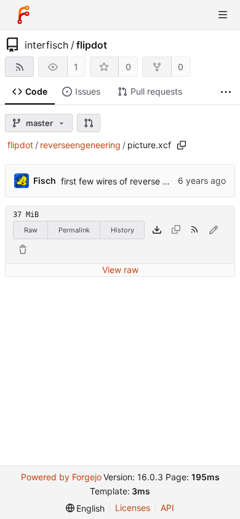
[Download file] (157, 230)
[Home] (23, 15)
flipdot (91, 45)
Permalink (74, 230)
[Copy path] (181, 145)
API (167, 507)
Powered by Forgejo (61, 477)
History (122, 230)
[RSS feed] (19, 67)
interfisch (46, 45)
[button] (88, 123)
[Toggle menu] (223, 15)
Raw (31, 230)
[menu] (85, 508)
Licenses (132, 507)
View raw (120, 269)
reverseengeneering (80, 145)
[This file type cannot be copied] (176, 230)
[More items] (226, 92)
